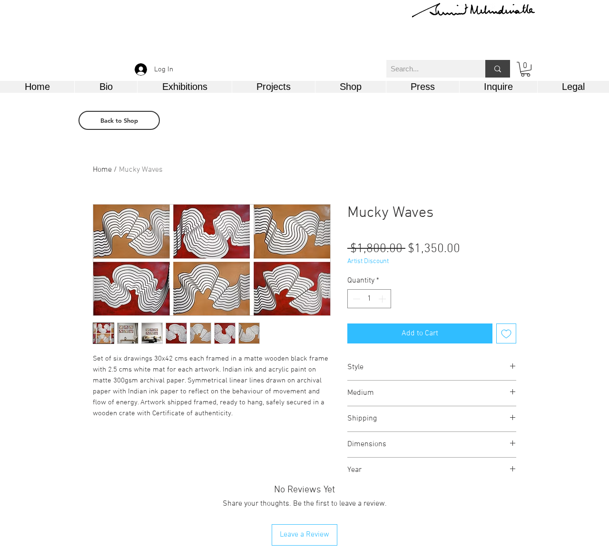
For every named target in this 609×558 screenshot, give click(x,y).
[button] (525, 69)
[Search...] (497, 69)
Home (102, 170)
